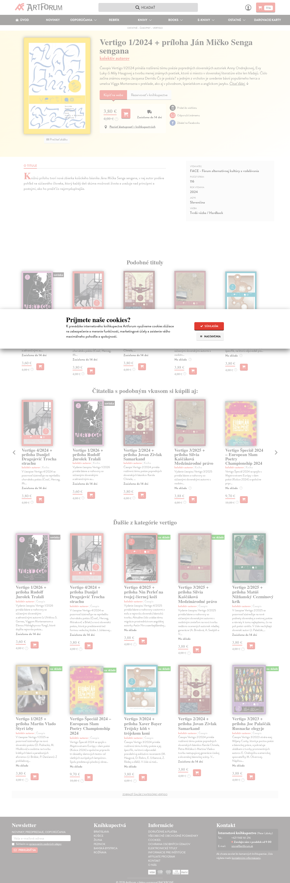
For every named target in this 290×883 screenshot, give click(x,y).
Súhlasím (211, 326)
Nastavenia (212, 336)
